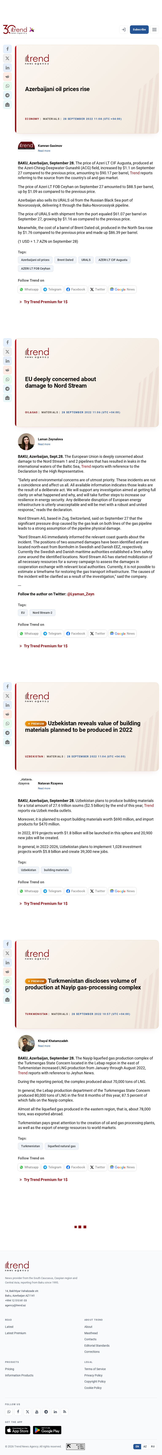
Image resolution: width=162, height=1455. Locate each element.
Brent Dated (65, 260)
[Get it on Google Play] (47, 1430)
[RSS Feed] (64, 1412)
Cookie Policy (93, 1388)
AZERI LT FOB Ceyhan (35, 268)
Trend (135, 173)
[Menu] (154, 29)
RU (153, 1446)
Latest (9, 1326)
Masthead (91, 1333)
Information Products (19, 1375)
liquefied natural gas (62, 1146)
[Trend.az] (18, 29)
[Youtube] (36, 1412)
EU (23, 612)
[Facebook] (18, 1412)
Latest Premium (15, 1333)
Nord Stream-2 (42, 612)
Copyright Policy (95, 1381)
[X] (27, 1412)
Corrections (92, 1351)
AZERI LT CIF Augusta (113, 260)
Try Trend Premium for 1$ (45, 302)
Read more (44, 150)
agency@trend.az (15, 1305)
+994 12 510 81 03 (16, 1300)
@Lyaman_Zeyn (80, 594)
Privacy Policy (93, 1375)
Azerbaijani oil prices (35, 260)
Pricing (9, 1369)
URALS (85, 260)
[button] (7, 49)
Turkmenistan (30, 1146)
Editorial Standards (96, 1345)
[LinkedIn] (55, 1412)
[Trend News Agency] (17, 1266)
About (88, 1326)
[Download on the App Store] (17, 1430)
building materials (56, 870)
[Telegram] (46, 1412)
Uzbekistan (28, 870)
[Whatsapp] (9, 1412)
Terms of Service (95, 1369)
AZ (145, 1446)
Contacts (90, 1339)
